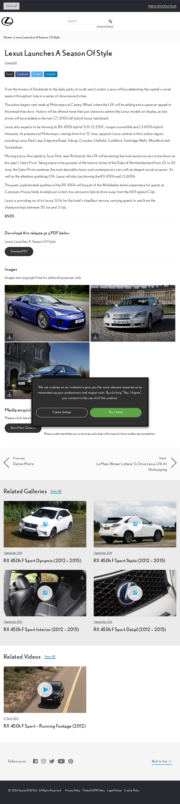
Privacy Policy (72, 790)
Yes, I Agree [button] (116, 412)
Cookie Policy (131, 790)
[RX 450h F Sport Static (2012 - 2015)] (135, 524)
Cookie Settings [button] (61, 412)
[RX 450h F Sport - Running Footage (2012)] (45, 689)
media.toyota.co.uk (162, 6)
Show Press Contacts (23, 428)
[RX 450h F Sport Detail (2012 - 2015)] (135, 593)
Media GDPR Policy (93, 790)
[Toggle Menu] (174, 21)
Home (8, 37)
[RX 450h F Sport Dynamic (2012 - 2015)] (45, 524)
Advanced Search (105, 26)
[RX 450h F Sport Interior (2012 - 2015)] (45, 593)
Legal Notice (114, 790)
